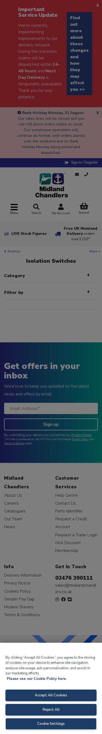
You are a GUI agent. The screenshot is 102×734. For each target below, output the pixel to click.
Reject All (51, 709)
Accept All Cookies (51, 695)
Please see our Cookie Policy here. (37, 678)
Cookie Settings (51, 723)
